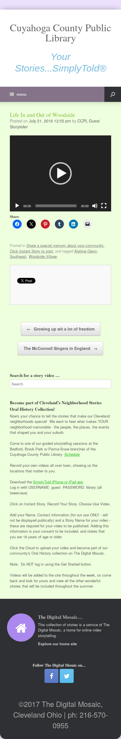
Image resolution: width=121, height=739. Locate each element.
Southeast (18, 256)
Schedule (72, 454)
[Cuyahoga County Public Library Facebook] (51, 676)
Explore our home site (58, 643)
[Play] (17, 206)
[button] (60, 173)
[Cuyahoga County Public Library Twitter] (67, 676)
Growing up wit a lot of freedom (61, 329)
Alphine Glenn (85, 251)
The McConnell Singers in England (60, 348)
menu (21, 94)
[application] (60, 173)
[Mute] (95, 206)
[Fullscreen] (104, 206)
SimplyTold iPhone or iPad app (58, 482)
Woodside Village (43, 256)
